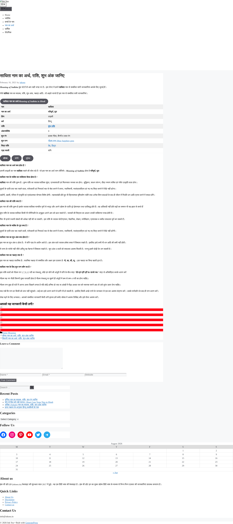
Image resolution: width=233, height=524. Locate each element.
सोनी (16, 158)
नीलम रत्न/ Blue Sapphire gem (61, 141)
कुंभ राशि (51, 126)
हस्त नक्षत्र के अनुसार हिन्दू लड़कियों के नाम (22, 407)
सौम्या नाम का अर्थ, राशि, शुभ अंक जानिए (18, 335)
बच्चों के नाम (9, 22)
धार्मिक (7, 29)
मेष (49, 145)
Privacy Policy (11, 502)
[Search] (32, 387)
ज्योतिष (7, 18)
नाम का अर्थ (9, 25)
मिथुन (54, 145)
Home (7, 15)
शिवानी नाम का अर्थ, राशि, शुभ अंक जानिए (18, 338)
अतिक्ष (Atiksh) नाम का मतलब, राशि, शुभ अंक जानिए (25, 404)
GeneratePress (31, 522)
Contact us (9, 505)
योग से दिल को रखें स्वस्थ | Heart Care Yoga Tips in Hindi (29, 402)
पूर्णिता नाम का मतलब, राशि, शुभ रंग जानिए (21, 399)
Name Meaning (9, 333)
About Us (9, 497)
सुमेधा (28, 158)
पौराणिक (8, 32)
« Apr (115, 472)
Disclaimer (9, 499)
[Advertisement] (116, 53)
